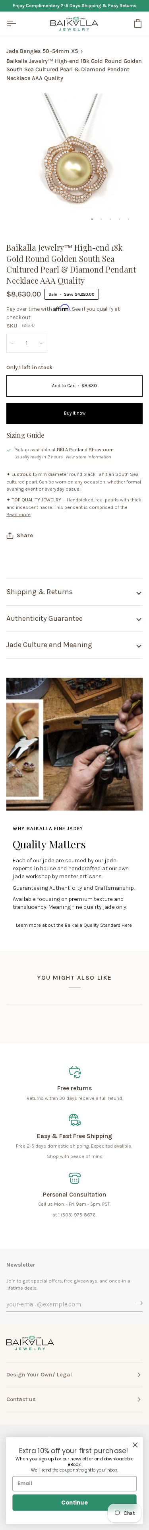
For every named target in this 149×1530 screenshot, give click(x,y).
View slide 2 (101, 219)
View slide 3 (110, 219)
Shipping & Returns (39, 591)
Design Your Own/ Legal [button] (39, 1374)
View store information (88, 457)
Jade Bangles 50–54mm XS (42, 51)
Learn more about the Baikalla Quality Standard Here (74, 925)
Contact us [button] (21, 1399)
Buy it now (74, 413)
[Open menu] (18, 24)
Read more (18, 514)
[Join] (136, 1303)
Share (25, 535)
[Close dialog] (135, 1445)
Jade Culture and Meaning (49, 644)
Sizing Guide (25, 435)
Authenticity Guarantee (44, 618)
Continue (74, 1502)
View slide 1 (92, 219)
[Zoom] (21, 215)
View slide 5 (128, 219)
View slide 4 (119, 219)
